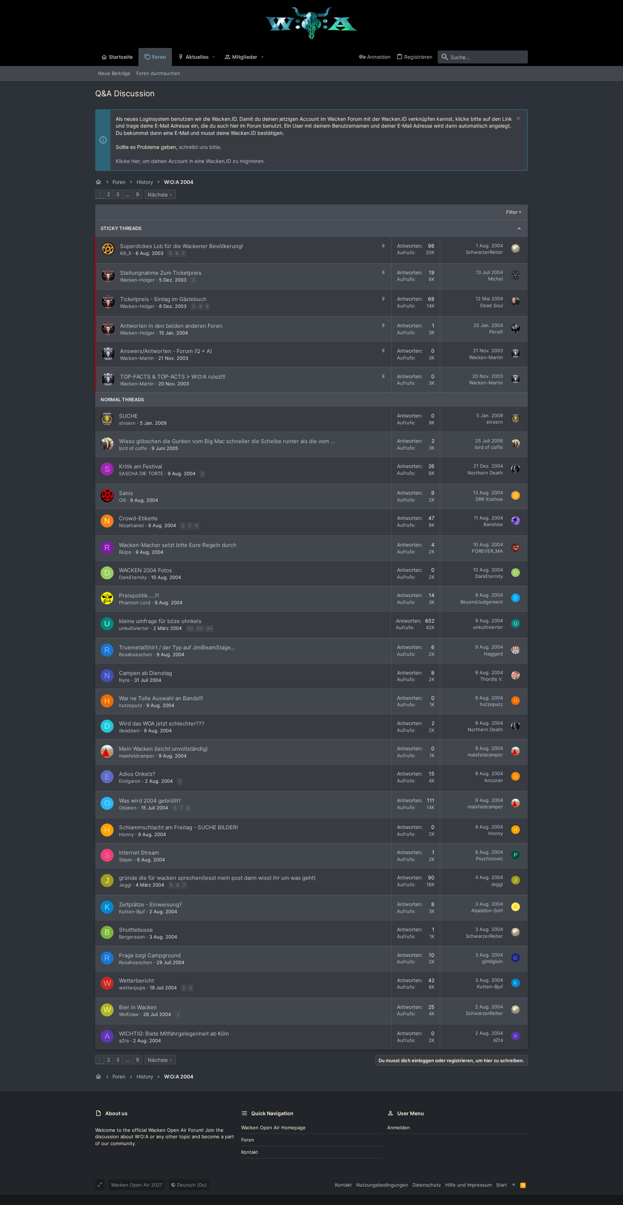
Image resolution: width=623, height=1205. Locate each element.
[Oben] (513, 1184)
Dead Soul (491, 305)
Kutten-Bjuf (132, 911)
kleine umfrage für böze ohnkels (160, 621)
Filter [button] (512, 212)
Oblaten (128, 808)
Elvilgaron (130, 781)
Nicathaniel (131, 525)
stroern (127, 423)
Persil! (496, 332)
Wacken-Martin (137, 358)
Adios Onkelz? (137, 774)
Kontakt (249, 1152)
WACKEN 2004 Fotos (145, 570)
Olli (122, 500)
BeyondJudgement (481, 602)
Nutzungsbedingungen (382, 1185)
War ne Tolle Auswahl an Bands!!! (161, 698)
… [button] (127, 194)
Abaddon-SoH (487, 910)
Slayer (126, 859)
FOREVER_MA (487, 551)
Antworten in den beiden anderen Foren (171, 325)
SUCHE (128, 415)
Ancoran (493, 780)
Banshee (493, 524)
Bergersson (132, 937)
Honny (126, 834)
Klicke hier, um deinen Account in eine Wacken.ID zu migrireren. (190, 161)
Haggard (493, 654)
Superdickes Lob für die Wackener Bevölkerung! (181, 246)
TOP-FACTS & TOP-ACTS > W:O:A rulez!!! (172, 376)
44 (209, 628)
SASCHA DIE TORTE (141, 473)
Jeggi (125, 885)
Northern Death (485, 473)
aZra (124, 1040)
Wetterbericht (136, 980)
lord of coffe (133, 448)
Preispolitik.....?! (139, 595)
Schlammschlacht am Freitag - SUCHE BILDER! (178, 827)
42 (190, 628)
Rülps (125, 552)
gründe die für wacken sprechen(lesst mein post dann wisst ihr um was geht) (217, 877)
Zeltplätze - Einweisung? (150, 904)
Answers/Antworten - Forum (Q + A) (166, 351)
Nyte (124, 680)
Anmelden (398, 1127)
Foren (247, 1140)
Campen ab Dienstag (145, 673)
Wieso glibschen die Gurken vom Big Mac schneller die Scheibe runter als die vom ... (227, 441)
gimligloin (492, 961)
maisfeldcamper (136, 756)
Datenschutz (426, 1185)
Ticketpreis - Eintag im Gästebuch (163, 299)
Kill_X (125, 253)
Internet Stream (139, 852)
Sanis (126, 493)
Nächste (158, 194)
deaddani (129, 730)
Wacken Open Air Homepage (273, 1127)
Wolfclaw (129, 1014)
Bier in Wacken (138, 1007)
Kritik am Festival (140, 466)
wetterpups (132, 987)
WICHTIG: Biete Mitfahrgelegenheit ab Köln (174, 1033)
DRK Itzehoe (489, 499)
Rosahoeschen (135, 654)
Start (501, 1185)
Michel (495, 279)
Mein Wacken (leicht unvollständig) (163, 748)
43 (200, 628)
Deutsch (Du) (191, 1185)
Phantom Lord (134, 602)
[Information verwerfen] (517, 119)
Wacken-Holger (137, 280)
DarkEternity (133, 577)
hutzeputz (130, 705)
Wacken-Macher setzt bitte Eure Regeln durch (178, 545)
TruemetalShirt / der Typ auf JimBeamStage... (177, 647)
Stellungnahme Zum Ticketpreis (161, 272)
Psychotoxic (489, 858)
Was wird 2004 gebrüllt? (150, 800)
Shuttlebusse (136, 929)
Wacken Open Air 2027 (136, 1185)
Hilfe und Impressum (468, 1185)
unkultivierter (134, 628)
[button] (213, 57)
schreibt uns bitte (199, 147)
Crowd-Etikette (138, 518)
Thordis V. (491, 679)
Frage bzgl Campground (150, 955)
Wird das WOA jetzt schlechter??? (161, 723)
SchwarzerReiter (484, 252)
